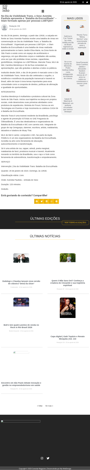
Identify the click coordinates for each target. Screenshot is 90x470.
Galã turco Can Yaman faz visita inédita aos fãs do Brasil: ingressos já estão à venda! (68, 42)
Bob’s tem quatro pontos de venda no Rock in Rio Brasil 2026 (21, 326)
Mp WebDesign (65, 469)
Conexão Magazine (39, 469)
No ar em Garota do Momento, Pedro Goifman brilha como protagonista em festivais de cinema (68, 70)
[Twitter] (87, 2)
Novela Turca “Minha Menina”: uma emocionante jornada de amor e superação (82, 41)
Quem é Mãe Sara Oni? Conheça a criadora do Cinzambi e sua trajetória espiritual (67, 283)
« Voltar (39, 406)
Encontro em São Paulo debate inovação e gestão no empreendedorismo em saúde (21, 384)
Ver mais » (49, 406)
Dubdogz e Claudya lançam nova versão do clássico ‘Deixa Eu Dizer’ (21, 282)
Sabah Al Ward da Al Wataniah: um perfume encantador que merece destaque (68, 105)
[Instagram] (83, 2)
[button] (43, 11)
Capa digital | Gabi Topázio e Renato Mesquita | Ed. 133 (68, 337)
